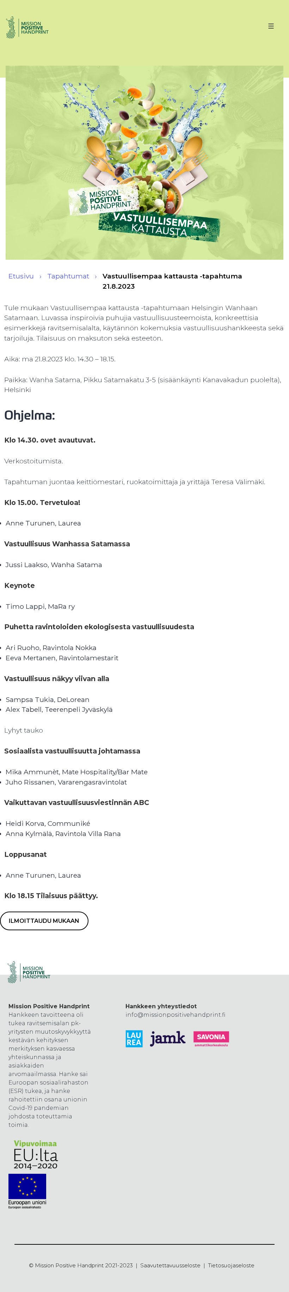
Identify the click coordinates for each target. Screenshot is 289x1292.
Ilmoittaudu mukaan (44, 921)
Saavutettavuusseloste (170, 1265)
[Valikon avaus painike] (270, 26)
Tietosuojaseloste (231, 1265)
